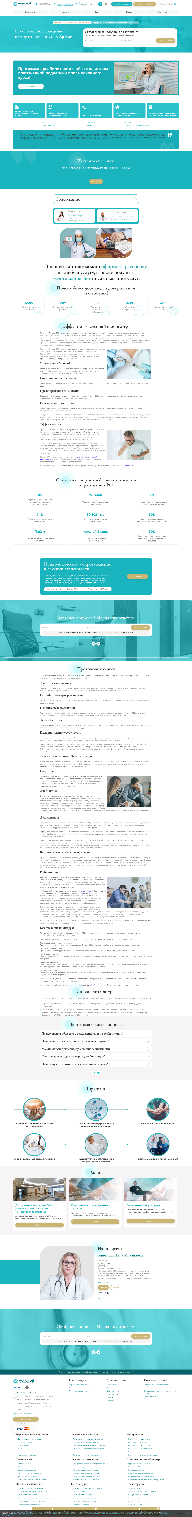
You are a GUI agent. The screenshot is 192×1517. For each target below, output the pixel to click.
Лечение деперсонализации (84, 1501)
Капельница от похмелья (27, 1467)
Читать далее (103, 1282)
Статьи (128, 123)
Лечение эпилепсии (81, 1504)
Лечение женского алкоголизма (86, 1442)
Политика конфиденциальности (158, 1388)
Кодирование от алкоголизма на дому (143, 1455)
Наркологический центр (28, 1455)
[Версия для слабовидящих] (27, 1387)
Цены (45, 123)
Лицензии (90, 123)
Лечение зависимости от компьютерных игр (36, 1498)
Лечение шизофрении (82, 1491)
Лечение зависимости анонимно (31, 1488)
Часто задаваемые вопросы (137, 125)
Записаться (26, 1419)
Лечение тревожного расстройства (142, 1491)
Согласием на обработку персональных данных (65, 1513)
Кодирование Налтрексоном (140, 1449)
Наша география (151, 1397)
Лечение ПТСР (134, 1488)
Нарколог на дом (25, 1442)
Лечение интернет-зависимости (31, 1501)
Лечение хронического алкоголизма (88, 1439)
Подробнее (31, 86)
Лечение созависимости (28, 1452)
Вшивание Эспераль (136, 1452)
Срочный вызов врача (121, 4)
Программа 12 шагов (136, 1467)
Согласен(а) (180, 1513)
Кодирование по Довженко (139, 1439)
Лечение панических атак (138, 1498)
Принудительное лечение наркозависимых (90, 1464)
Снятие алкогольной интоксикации (32, 1480)
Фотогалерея (112, 1394)
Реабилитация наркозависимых (141, 1476)
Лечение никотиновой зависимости (32, 1491)
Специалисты (49, 125)
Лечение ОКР (133, 1501)
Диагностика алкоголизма (83, 1452)
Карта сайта (112, 1385)
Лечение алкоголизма (78, 1388)
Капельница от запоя (26, 1464)
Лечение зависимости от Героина (86, 1473)
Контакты (111, 1401)
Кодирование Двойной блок (139, 1445)
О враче (115, 1287)
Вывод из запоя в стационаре (30, 1473)
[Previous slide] (100, 1298)
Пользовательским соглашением (96, 1513)
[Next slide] (106, 1298)
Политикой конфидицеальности (121, 1513)
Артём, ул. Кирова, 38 (65, 5)
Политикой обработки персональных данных (30, 1513)
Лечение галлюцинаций (82, 1495)
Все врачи (103, 1287)
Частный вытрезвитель (27, 1470)
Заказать (39, 1225)
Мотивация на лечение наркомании (87, 1480)
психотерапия (87, 891)
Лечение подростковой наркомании (88, 1467)
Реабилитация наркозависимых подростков (146, 1480)
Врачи (109, 1388)
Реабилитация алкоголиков (139, 1470)
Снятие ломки (23, 1445)
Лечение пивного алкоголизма (85, 1455)
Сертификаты (113, 1391)
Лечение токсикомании (27, 1495)
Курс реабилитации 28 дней (139, 1464)
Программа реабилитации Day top (142, 1473)
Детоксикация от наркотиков (29, 1439)
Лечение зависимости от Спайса (86, 1476)
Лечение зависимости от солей (85, 1470)
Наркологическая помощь (80, 1385)
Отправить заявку (166, 41)
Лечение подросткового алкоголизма (88, 1449)
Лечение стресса (135, 1504)
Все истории (96, 181)
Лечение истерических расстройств (87, 1488)
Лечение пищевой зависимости (30, 1504)
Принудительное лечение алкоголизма (89, 1445)
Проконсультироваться (144, 4)
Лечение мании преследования (86, 1498)
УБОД (20, 1449)
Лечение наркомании (78, 1391)
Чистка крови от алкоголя (28, 1476)
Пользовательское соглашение (157, 1385)
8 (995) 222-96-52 (85, 5)
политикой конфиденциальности (131, 44)
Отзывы (89, 125)
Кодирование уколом (137, 1442)
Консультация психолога (138, 1495)
